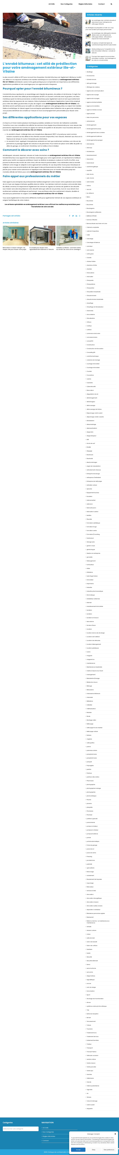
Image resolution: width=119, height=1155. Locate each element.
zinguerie (90, 1108)
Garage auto (91, 542)
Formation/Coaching (93, 534)
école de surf (91, 443)
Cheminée (90, 311)
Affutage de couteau (93, 87)
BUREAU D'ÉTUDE (92, 216)
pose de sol (90, 849)
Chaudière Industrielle (94, 292)
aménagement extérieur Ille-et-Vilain (45, 172)
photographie (91, 792)
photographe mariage (94, 788)
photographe (91, 784)
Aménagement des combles (96, 132)
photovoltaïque (91, 796)
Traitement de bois (93, 1036)
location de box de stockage (96, 633)
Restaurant (90, 917)
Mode (88, 716)
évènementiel (91, 500)
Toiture (89, 1025)
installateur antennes (93, 599)
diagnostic (90, 432)
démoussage (91, 405)
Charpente (90, 280)
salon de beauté (92, 942)
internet (89, 602)
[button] (115, 1134)
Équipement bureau (93, 493)
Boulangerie (90, 208)
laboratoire (90, 621)
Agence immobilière (93, 106)
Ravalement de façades (94, 879)
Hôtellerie (90, 572)
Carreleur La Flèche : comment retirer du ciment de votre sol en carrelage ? (42, 248)
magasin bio (91, 659)
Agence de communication (95, 91)
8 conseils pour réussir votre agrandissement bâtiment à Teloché (15, 248)
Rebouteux (90, 887)
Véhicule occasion (92, 1055)
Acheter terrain (91, 79)
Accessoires (90, 76)
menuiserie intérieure (93, 693)
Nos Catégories (48, 1132)
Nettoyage (90, 724)
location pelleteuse (93, 648)
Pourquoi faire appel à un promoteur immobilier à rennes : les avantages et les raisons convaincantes (104, 58)
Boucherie (90, 201)
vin (88, 1093)
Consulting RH (91, 352)
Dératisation (90, 420)
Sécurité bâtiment (92, 961)
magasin (89, 656)
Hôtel (88, 568)
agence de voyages (93, 98)
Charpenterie (91, 284)
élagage (89, 451)
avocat (89, 189)
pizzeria (89, 803)
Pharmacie (90, 781)
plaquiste (90, 807)
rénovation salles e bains (94, 906)
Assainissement (92, 155)
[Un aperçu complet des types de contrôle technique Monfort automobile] (88, 43)
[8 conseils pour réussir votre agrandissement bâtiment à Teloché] (16, 235)
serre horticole (91, 968)
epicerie (89, 489)
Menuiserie (90, 690)
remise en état (91, 891)
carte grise (90, 254)
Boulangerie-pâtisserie (94, 212)
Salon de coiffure (92, 945)
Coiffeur (89, 326)
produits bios (91, 860)
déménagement (92, 398)
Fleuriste (89, 519)
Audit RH (89, 170)
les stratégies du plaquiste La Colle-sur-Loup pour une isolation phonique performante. (100, 28)
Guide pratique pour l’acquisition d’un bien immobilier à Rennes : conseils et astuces (103, 51)
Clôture (89, 322)
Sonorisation (91, 991)
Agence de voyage (93, 95)
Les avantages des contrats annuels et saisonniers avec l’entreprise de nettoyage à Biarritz (104, 22)
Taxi (88, 1010)
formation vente (92, 530)
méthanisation (91, 709)
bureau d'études (92, 220)
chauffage (90, 303)
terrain (89, 1017)
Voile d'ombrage (92, 1101)
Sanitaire (89, 949)
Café (88, 235)
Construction (91, 345)
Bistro (88, 197)
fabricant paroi (91, 508)
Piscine (89, 800)
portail (89, 837)
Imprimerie (90, 583)
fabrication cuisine (92, 511)
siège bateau (91, 976)
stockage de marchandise (95, 998)
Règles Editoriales (49, 1136)
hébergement (91, 561)
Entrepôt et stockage (93, 474)
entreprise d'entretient (94, 477)
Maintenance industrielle (94, 667)
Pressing (89, 856)
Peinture (89, 773)
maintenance (91, 663)
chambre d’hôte (92, 265)
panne (89, 746)
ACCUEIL (45, 1128)
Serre (88, 964)
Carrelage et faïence (93, 242)
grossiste (90, 557)
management (91, 674)
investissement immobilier (95, 606)
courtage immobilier (93, 364)
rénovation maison (93, 902)
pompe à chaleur (92, 826)
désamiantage (91, 424)
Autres (89, 185)
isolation (89, 614)
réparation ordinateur (93, 909)
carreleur (90, 246)
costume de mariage (93, 360)
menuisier (90, 697)
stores (89, 1002)
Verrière (89, 1074)
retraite (89, 926)
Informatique (91, 595)
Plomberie (90, 811)
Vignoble (89, 1089)
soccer (89, 983)
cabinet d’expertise (93, 231)
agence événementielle (94, 102)
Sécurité (89, 957)
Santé (88, 953)
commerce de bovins (93, 333)
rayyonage (90, 883)
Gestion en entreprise (93, 553)
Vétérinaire (90, 1078)
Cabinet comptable (93, 227)
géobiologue (91, 549)
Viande (89, 1082)
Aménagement (91, 125)
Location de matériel (93, 637)
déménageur (91, 402)
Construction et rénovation (95, 348)
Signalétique (91, 980)
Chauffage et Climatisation (95, 307)
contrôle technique (93, 356)
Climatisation (91, 318)
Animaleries (90, 144)
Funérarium (90, 538)
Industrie (89, 587)
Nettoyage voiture (92, 731)
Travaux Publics (91, 1052)
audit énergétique (92, 167)
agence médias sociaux (94, 110)
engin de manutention (94, 466)
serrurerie (90, 972)
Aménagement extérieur (94, 136)
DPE (88, 439)
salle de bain (91, 938)
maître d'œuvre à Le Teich (95, 671)
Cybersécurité (91, 386)
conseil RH (90, 341)
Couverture (90, 375)
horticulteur (90, 565)
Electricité (90, 458)
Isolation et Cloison (93, 618)
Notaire (89, 735)
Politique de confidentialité (57, 1152)
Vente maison (91, 1063)
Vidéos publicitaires (93, 1086)
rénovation (90, 894)
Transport (90, 1048)
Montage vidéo (91, 720)
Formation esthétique (93, 523)
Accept (78, 1149)
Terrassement (91, 1021)
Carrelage (90, 239)
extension (90, 504)
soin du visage (91, 987)
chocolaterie (91, 314)
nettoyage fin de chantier (95, 728)
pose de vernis (91, 853)
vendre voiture (91, 1059)
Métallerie (90, 701)
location (89, 629)
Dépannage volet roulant (94, 413)
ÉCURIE (89, 447)
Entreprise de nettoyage (94, 481)
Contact (46, 1141)
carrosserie (90, 250)
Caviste (89, 257)
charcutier (90, 276)
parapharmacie (92, 754)
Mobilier (89, 712)
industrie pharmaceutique (95, 591)
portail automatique (93, 841)
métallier (89, 705)
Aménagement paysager (95, 140)
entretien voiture (92, 485)
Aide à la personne (93, 117)
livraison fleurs (91, 625)
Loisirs (89, 652)
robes (88, 934)
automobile (90, 182)
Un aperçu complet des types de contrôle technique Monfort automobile (104, 44)
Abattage (90, 72)
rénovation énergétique (94, 898)
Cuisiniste (90, 383)
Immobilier (90, 580)
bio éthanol (90, 193)
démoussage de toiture (94, 409)
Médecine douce (92, 682)
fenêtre (89, 515)
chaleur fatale (91, 261)
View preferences (109, 1149)
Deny (93, 1149)
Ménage (89, 686)
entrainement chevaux (94, 470)
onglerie (89, 739)
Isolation (89, 610)
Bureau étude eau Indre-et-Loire (97, 223)
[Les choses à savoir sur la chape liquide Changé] (69, 235)
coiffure (89, 330)
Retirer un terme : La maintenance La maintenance (98, 922)
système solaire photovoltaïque (97, 1006)
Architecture (90, 151)
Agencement (91, 113)
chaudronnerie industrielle (95, 299)
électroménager (92, 462)
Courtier (89, 371)
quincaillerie (90, 868)
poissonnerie (91, 822)
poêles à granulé (92, 818)
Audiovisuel (90, 163)
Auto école (90, 174)
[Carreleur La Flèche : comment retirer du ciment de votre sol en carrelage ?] (42, 235)
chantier (89, 269)
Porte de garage (92, 845)
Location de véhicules (93, 640)
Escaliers (89, 496)
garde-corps (91, 546)
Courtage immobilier (93, 367)
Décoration (90, 390)
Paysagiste (90, 765)
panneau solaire (92, 750)
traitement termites (93, 1040)
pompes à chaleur (92, 830)
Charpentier (90, 288)
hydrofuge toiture (92, 576)
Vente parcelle (91, 1067)
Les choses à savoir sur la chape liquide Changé (69, 248)
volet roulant (91, 1105)
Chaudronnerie (91, 295)
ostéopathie (90, 743)
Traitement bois (92, 1033)
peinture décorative (93, 777)
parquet (89, 762)
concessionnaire (92, 337)
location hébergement (94, 644)
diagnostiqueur (91, 436)
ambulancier (91, 121)
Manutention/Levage (93, 678)
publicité (89, 864)
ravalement (90, 875)
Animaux (89, 148)
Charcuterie (90, 273)
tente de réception (92, 1014)
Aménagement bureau (94, 129)
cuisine (89, 379)
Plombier (89, 815)
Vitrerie (89, 1097)
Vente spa (90, 1071)
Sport (88, 995)
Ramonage (90, 872)
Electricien (90, 455)
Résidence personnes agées (96, 913)
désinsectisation (92, 428)
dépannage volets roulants (95, 417)
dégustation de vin (92, 394)
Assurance (90, 159)
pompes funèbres (92, 834)
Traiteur (89, 1044)
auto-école (90, 178)
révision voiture (91, 930)
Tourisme (90, 1029)
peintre (89, 769)
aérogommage (92, 83)
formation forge (92, 527)
